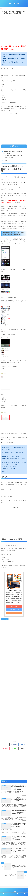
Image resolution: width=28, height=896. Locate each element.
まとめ (5, 160)
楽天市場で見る (14, 606)
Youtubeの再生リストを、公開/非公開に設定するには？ (13, 152)
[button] (22, 748)
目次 (13, 146)
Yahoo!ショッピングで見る (14, 609)
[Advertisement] (14, 29)
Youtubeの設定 (5, 619)
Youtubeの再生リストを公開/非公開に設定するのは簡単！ (14, 156)
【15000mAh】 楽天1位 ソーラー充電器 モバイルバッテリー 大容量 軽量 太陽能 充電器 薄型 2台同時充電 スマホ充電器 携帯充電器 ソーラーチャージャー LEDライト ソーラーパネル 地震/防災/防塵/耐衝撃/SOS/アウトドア (14, 596)
